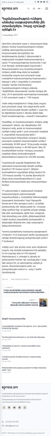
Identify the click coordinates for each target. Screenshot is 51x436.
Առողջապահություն (20, 279)
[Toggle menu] (46, 9)
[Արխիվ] (33, 9)
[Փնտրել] (28, 9)
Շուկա (5, 279)
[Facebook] (38, 2)
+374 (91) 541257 (12, 422)
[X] (35, 2)
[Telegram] (44, 2)
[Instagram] (47, 2)
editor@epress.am (11, 426)
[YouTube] (41, 2)
